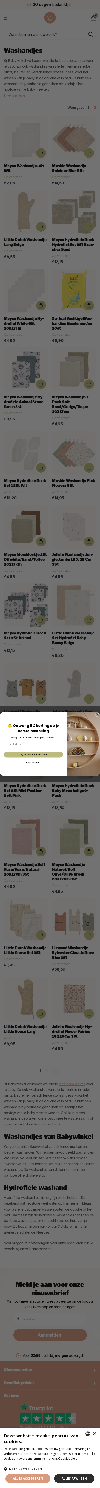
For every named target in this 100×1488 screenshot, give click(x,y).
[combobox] (87, 1433)
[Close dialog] (97, 714)
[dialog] (50, 1458)
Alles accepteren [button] (28, 1478)
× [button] (94, 1433)
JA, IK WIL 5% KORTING (33, 754)
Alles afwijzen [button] (74, 1478)
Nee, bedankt (33, 762)
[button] (50, 1469)
